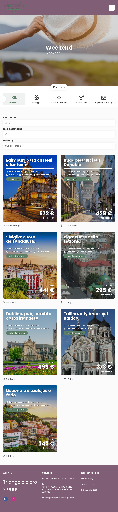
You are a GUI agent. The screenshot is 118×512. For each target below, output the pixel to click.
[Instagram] (13, 499)
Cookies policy (87, 484)
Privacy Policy (87, 478)
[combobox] (59, 134)
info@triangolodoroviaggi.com (60, 497)
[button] (112, 8)
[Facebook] (5, 499)
